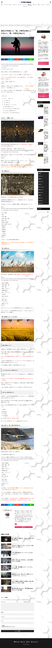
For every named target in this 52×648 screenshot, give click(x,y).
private (48, 4)
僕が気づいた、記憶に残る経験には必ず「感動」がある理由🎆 (46, 148)
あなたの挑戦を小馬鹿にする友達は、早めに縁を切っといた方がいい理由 (22, 582)
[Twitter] (11, 59)
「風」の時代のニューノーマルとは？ (9, 104)
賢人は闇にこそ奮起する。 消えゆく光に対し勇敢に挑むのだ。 (22, 539)
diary (40, 4)
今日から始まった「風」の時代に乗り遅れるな (11, 112)
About (28, 641)
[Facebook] (4, 59)
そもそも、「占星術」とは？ (7, 98)
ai (2, 4)
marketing (25, 4)
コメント (3, 601)
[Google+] (17, 59)
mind (11, 4)
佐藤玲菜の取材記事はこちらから (43, 97)
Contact (23, 641)
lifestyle (30, 4)
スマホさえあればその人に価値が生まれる (11, 108)
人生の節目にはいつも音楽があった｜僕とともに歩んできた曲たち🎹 (46, 122)
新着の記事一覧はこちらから (43, 62)
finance (6, 4)
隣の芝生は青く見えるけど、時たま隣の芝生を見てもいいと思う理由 (22, 589)
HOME (3, 25)
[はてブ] (24, 59)
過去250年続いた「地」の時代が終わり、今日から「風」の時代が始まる (20, 25)
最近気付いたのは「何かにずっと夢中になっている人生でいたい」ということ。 (22, 575)
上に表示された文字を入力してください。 (8, 626)
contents (15, 4)
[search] (48, 212)
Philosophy (17, 641)
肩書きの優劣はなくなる (8, 106)
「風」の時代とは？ (6, 102)
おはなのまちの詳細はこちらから (43, 94)
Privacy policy (35, 641)
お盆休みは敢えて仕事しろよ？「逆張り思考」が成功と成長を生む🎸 (46, 135)
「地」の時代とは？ (6, 100)
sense (44, 4)
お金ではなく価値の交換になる (9, 110)
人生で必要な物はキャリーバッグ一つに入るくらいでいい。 (22, 553)
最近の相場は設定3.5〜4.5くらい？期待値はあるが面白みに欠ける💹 (46, 110)
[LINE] (30, 59)
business (35, 4)
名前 (2, 612)
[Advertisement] (26, 17)
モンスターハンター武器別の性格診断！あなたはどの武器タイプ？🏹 (46, 160)
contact (25, 6)
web (20, 4)
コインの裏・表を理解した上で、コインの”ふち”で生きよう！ (22, 567)
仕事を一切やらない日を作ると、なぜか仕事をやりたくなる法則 (22, 560)
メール (2, 616)
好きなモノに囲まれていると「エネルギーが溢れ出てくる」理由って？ (22, 546)
